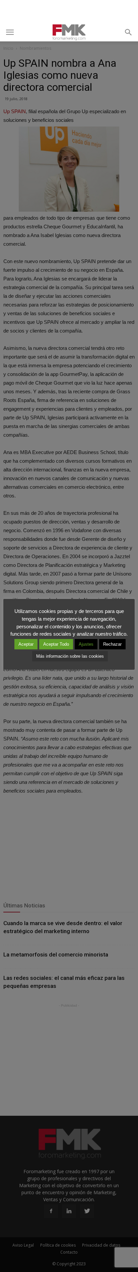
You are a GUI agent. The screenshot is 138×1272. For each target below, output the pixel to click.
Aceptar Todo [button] (56, 644)
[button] (128, 32)
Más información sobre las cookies (70, 656)
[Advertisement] (69, 11)
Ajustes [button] (86, 644)
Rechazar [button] (112, 644)
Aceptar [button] (25, 644)
